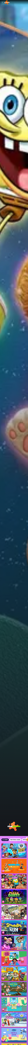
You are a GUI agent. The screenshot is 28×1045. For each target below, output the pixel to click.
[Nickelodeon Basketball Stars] (14, 881)
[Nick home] (7, 2)
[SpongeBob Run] (14, 927)
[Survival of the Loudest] (14, 912)
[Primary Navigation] (2, 2)
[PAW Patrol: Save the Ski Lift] (14, 1020)
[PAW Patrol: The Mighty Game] (14, 943)
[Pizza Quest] (14, 897)
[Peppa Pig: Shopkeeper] (14, 1004)
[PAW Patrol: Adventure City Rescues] (14, 850)
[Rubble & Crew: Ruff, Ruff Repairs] (14, 974)
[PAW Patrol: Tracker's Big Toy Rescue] (14, 989)
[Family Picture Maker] (14, 958)
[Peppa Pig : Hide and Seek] (14, 1035)
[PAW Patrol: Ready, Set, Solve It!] (14, 866)
